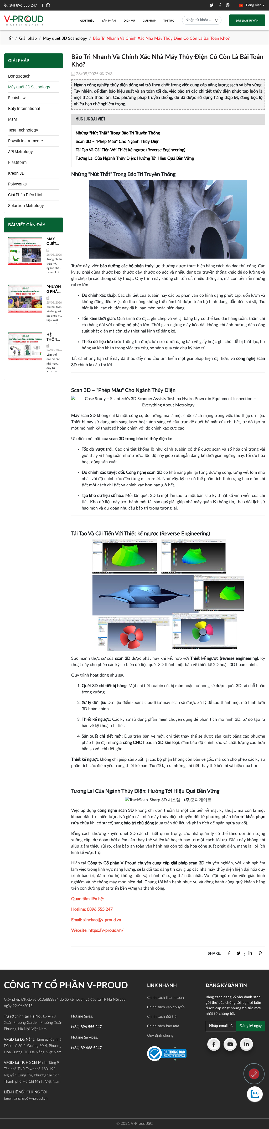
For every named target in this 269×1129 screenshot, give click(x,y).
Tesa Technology (23, 130)
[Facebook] (213, 1044)
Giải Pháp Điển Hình (26, 194)
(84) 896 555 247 (23, 5)
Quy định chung (160, 1035)
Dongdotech (19, 76)
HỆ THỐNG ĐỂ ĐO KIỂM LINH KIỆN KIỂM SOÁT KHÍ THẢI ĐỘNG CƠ (53, 337)
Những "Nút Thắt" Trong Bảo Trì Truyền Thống (118, 133)
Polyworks (17, 184)
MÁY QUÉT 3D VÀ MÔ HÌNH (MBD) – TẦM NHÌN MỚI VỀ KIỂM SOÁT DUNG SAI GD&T (53, 241)
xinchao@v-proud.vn (31, 1098)
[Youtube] (230, 1044)
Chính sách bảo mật (163, 1026)
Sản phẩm (109, 20)
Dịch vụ (129, 20)
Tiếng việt (252, 5)
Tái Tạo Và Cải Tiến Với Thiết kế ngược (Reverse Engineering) (130, 150)
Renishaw (16, 97)
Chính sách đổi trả (162, 1017)
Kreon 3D (16, 173)
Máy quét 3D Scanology (65, 38)
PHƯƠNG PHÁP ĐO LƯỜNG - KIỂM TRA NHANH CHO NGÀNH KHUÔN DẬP (53, 289)
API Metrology (20, 151)
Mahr (12, 119)
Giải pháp (149, 20)
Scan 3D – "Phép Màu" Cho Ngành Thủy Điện (117, 141)
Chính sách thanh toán (165, 998)
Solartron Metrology (26, 205)
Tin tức (168, 20)
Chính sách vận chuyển (166, 1007)
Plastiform (17, 162)
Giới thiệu (87, 20)
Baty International (24, 108)
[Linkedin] (246, 1044)
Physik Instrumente (25, 140)
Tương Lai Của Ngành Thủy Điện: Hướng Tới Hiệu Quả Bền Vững (135, 158)
